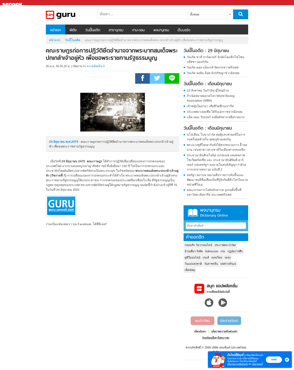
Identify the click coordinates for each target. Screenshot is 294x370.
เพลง (228, 257)
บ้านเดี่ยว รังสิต (194, 251)
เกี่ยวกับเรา (200, 332)
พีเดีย (73, 30)
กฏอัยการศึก (235, 251)
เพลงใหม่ (216, 257)
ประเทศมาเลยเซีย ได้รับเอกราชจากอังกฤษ (214, 111)
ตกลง (274, 359)
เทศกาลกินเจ (228, 263)
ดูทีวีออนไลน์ (192, 257)
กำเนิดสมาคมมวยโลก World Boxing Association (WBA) (211, 98)
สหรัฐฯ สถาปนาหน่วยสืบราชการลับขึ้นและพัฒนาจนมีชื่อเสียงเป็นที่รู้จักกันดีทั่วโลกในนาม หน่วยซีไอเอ (217, 179)
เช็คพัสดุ (190, 270)
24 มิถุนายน (57, 141)
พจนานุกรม (161, 30)
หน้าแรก (55, 30)
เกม (223, 251)
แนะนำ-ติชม (202, 321)
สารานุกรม (116, 30)
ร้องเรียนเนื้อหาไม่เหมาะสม (215, 338)
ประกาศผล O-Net (225, 245)
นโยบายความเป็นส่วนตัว (237, 364)
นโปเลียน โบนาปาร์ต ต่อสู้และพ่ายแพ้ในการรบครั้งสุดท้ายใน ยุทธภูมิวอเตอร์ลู (216, 137)
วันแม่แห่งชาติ (193, 263)
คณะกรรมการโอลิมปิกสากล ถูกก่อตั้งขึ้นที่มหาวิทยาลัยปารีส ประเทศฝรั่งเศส (214, 192)
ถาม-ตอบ (138, 30)
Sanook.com (13, 2)
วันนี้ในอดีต (92, 30)
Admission (211, 251)
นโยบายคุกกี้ (257, 364)
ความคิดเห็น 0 (96, 66)
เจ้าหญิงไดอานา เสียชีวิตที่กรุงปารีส (210, 106)
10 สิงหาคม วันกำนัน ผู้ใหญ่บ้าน (208, 90)
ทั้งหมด (194, 14)
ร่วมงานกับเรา (229, 321)
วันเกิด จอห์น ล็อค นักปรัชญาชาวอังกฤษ (213, 73)
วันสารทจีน (211, 263)
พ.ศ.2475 (72, 141)
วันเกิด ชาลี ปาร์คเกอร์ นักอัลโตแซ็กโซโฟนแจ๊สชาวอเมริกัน (215, 59)
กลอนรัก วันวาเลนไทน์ (198, 245)
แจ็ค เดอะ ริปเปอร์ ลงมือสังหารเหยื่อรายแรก (215, 117)
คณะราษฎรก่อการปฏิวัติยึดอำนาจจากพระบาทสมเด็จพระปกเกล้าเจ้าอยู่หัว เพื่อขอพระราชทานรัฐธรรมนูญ (68, 15)
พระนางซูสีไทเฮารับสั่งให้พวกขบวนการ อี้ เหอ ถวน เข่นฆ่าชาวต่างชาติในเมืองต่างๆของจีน (217, 147)
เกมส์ (206, 257)
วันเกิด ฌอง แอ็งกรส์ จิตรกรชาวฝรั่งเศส (213, 67)
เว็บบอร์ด (184, 30)
